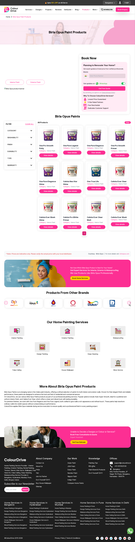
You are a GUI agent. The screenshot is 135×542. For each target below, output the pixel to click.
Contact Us (40, 463)
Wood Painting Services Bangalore (15, 525)
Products (85, 10)
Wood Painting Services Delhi (115, 521)
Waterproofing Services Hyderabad (41, 514)
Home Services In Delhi (117, 502)
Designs (39, 10)
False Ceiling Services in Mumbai (65, 517)
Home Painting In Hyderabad (39, 508)
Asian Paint (72, 463)
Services (28, 10)
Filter (128, 123)
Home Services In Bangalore (13, 503)
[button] (86, 76)
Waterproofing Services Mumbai (65, 514)
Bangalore (109, 3)
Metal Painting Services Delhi (114, 524)
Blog (76, 10)
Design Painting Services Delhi (115, 509)
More (95, 10)
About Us (39, 466)
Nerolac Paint (72, 473)
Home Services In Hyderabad (38, 503)
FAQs (38, 470)
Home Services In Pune (92, 502)
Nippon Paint (72, 476)
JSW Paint (71, 466)
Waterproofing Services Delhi (115, 512)
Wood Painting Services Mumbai (65, 523)
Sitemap (39, 486)
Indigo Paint (72, 480)
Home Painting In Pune (87, 506)
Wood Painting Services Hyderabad (41, 525)
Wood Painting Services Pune (90, 521)
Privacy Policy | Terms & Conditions (67, 538)
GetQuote (67, 10)
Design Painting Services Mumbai (65, 511)
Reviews (58, 10)
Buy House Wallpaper (43, 483)
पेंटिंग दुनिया (92, 466)
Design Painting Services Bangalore (16, 511)
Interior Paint (14, 82)
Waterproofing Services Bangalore (15, 514)
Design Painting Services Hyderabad (42, 511)
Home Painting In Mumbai (63, 508)
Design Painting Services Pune (90, 509)
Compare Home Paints (76, 483)
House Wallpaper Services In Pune (91, 518)
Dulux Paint (72, 470)
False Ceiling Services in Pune (90, 515)
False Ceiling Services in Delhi (115, 515)
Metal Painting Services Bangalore (15, 528)
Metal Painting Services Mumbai (65, 526)
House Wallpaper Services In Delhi (116, 518)
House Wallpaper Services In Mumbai (67, 520)
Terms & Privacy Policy (108, 92)
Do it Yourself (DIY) (43, 480)
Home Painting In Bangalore (13, 508)
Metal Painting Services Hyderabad (41, 528)
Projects (48, 10)
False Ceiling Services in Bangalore (15, 517)
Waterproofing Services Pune (90, 512)
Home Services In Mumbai (64, 503)
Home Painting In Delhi (112, 506)
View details (48, 155)
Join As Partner (41, 476)
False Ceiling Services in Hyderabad (41, 517)
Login (127, 3)
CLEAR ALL (29, 124)
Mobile (85, 72)
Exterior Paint (35, 82)
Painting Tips (93, 463)
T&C (37, 473)
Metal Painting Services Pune (89, 524)
